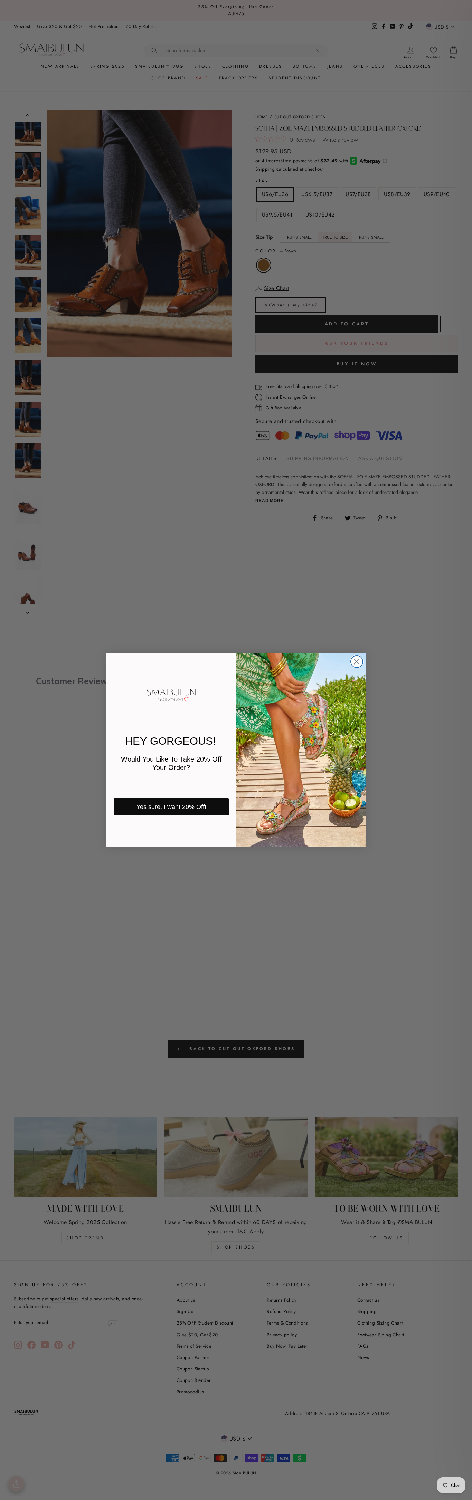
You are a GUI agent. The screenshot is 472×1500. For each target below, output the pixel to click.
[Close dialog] (357, 662)
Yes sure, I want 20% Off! (171, 806)
